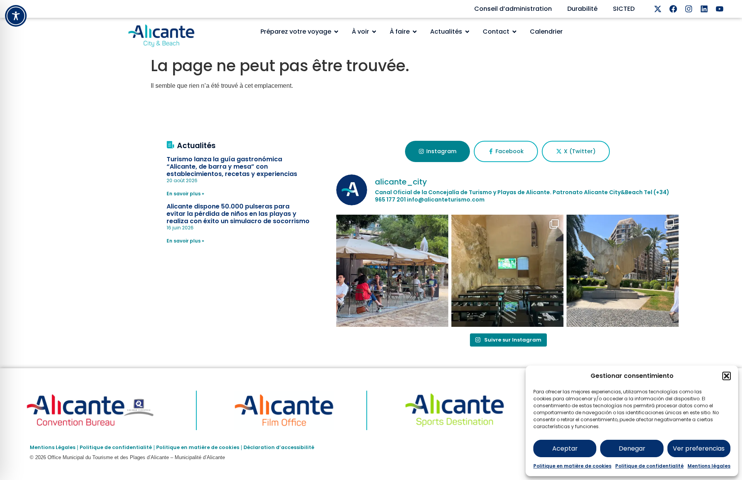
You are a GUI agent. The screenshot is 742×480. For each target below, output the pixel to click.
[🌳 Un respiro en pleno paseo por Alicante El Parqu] (392, 271)
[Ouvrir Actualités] (467, 31)
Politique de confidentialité (649, 466)
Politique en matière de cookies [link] (197, 447)
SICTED (624, 8)
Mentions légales (709, 466)
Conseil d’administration (513, 8)
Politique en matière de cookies (572, 466)
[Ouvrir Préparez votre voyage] (336, 31)
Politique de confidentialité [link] (116, 447)
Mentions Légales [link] (52, 447)
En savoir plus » (185, 193)
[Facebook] (673, 9)
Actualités (196, 145)
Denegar (632, 448)
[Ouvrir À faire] (415, 31)
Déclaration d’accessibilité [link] (278, 447)
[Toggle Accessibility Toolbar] (16, 16)
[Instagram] (688, 9)
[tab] (437, 151)
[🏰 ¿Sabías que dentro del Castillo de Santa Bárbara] (507, 271)
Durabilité (582, 8)
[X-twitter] (657, 9)
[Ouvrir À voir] (374, 31)
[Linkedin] (704, 9)
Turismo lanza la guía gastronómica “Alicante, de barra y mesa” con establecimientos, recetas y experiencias (232, 166)
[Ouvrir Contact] (514, 31)
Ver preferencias (699, 448)
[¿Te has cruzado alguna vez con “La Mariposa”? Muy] (623, 271)
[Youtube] (719, 9)
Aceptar (565, 448)
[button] (726, 376)
